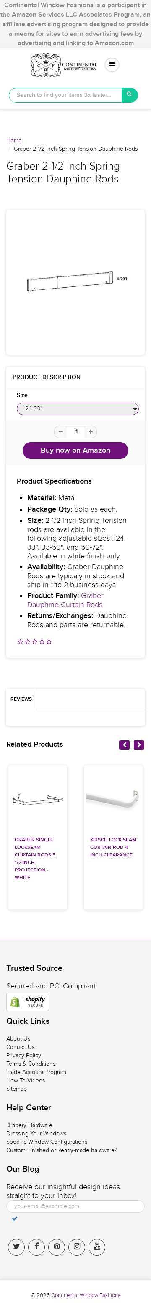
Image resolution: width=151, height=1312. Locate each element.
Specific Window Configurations (46, 1141)
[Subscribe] (14, 1218)
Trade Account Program (36, 1072)
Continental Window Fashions (85, 1295)
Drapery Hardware (29, 1125)
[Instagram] (76, 1247)
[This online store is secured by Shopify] (27, 1002)
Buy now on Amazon (75, 450)
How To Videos (25, 1080)
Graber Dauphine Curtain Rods (65, 600)
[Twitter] (16, 1247)
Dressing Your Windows (36, 1133)
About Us (18, 1038)
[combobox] (65, 95)
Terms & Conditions (30, 1063)
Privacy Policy (23, 1055)
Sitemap (16, 1088)
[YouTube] (97, 1247)
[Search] (130, 95)
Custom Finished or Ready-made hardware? (61, 1150)
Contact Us (20, 1047)
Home (14, 140)
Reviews (21, 699)
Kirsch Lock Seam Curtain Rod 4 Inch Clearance (113, 848)
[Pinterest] (56, 1247)
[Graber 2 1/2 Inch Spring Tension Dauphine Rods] (75, 281)
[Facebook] (36, 1247)
